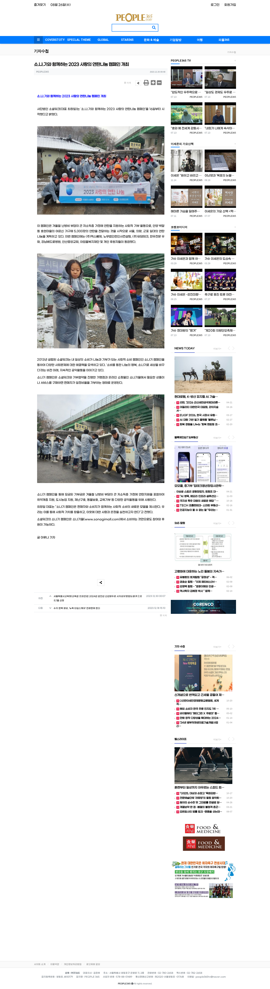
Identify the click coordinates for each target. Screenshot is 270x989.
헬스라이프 (180, 739)
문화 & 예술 (151, 40)
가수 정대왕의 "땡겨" (184, 330)
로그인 (215, 5)
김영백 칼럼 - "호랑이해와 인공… (198, 586)
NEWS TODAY (184, 348)
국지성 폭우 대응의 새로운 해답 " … (199, 500)
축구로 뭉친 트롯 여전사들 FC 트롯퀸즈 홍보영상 (220, 294)
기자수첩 (231, 52)
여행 (200, 40)
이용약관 (54, 964)
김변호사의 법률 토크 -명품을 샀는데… (201, 811)
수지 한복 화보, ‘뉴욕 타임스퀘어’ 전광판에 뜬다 (77, 608)
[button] (176, 619)
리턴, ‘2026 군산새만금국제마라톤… (200, 402)
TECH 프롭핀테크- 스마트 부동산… (200, 505)
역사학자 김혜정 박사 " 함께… (196, 591)
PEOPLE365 (196, 97)
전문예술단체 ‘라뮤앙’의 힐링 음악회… (200, 798)
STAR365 (127, 40)
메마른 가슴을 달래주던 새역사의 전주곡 (186, 211)
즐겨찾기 (40, 5)
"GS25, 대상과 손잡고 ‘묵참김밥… (199, 793)
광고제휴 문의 (93, 964)
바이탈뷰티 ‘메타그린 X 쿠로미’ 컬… (199, 713)
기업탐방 (175, 40)
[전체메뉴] (38, 40)
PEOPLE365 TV (181, 60)
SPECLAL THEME (79, 40)
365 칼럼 (179, 523)
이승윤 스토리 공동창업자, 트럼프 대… (197, 491)
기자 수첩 (179, 646)
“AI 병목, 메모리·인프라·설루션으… (199, 496)
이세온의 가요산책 (182, 144)
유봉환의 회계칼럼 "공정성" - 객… (198, 577)
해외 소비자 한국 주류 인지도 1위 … (199, 708)
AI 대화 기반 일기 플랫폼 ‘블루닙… (199, 419)
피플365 (224, 40)
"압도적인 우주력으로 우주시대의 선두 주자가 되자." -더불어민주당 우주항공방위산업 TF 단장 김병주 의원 (186, 92)
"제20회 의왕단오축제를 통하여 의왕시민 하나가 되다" (220, 330)
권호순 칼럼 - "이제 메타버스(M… (198, 582)
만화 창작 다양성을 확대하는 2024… (200, 718)
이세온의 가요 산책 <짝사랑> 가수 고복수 (220, 211)
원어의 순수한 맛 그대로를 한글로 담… (201, 802)
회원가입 (230, 5)
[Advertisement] (203, 928)
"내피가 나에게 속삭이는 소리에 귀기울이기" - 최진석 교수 (220, 128)
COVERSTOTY (55, 40)
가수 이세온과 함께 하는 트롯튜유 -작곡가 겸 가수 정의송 (186, 259)
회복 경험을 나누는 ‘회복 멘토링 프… (200, 424)
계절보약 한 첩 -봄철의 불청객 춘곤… (200, 807)
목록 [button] (128, 83)
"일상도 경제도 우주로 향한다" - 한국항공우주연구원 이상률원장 (220, 92)
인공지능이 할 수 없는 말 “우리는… (199, 510)
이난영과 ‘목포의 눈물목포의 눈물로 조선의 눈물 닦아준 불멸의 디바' (220, 175)
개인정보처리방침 (73, 964)
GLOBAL (103, 40)
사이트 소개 (40, 964)
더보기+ (217, 348)
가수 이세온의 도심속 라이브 (220, 259)
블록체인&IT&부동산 (186, 437)
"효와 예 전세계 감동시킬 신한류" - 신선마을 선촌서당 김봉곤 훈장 (186, 128)
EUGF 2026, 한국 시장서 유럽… (198, 415)
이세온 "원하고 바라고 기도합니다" (186, 175)
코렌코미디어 (179, 227)
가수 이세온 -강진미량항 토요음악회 (186, 294)
